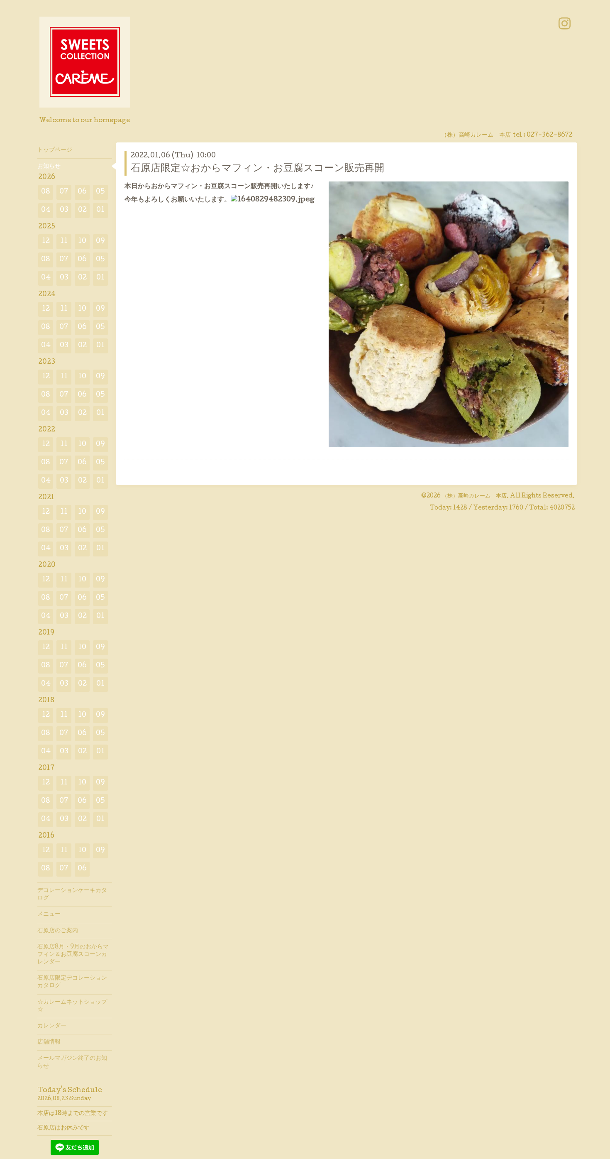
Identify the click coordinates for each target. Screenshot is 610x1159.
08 (45, 192)
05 (100, 192)
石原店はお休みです (63, 1128)
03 (64, 210)
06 (82, 192)
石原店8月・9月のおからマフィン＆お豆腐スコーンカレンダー (73, 954)
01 (100, 210)
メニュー (49, 914)
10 (82, 241)
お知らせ (49, 166)
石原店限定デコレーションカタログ (72, 982)
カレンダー (51, 1026)
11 (64, 241)
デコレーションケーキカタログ (72, 894)
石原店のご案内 (57, 931)
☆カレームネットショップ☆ (72, 1006)
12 (46, 241)
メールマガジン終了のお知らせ (72, 1062)
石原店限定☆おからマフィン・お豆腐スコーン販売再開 (257, 168)
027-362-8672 (550, 135)
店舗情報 (49, 1042)
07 (63, 192)
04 (46, 210)
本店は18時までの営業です (72, 1113)
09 (100, 241)
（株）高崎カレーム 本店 (474, 496)
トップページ (54, 150)
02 (82, 210)
